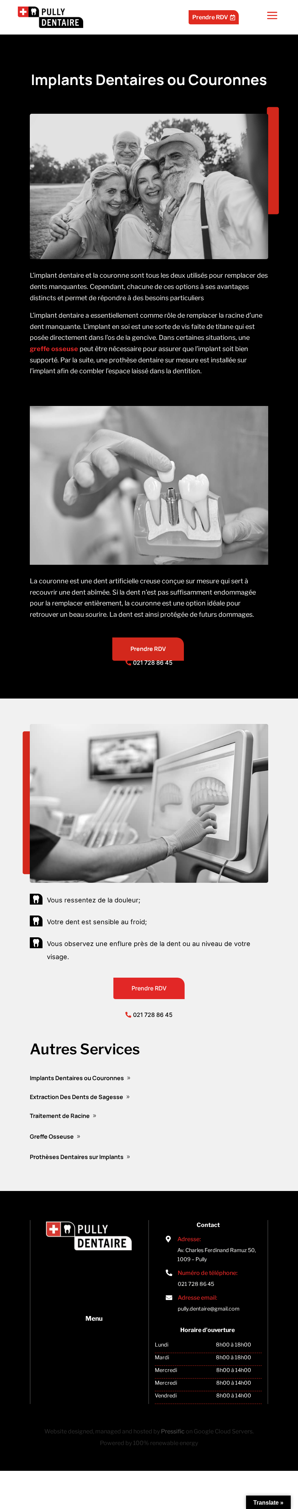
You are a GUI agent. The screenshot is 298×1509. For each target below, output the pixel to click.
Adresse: (189, 1239)
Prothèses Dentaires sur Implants (77, 1157)
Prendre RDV (213, 17)
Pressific (173, 1431)
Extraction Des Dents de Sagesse (76, 1097)
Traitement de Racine (60, 1116)
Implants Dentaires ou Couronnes (77, 1078)
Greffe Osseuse (52, 1136)
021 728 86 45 (153, 662)
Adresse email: (197, 1297)
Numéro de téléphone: (208, 1272)
